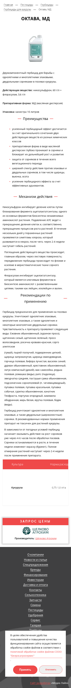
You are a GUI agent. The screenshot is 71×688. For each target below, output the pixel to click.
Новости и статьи (35, 559)
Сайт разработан (40, 683)
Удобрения (35, 615)
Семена (36, 605)
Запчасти (35, 600)
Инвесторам (35, 579)
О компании (35, 554)
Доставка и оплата (35, 584)
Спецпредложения (35, 564)
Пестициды (35, 610)
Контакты (35, 590)
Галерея (35, 625)
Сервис (35, 620)
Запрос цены (35, 521)
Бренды (35, 569)
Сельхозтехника (35, 595)
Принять (25, 669)
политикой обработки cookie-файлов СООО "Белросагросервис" (36, 653)
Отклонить (50, 669)
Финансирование (35, 574)
